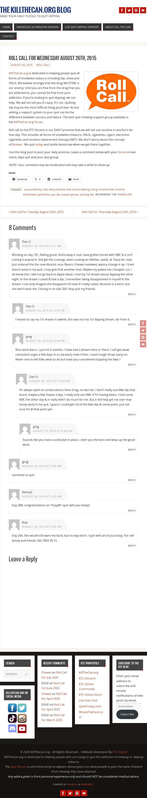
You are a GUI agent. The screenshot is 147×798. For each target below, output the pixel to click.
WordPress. (87, 784)
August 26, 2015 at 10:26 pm (49, 381)
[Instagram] (143, 337)
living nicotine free (102, 189)
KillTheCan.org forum (28, 122)
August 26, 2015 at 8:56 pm (45, 340)
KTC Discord (87, 678)
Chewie (46, 672)
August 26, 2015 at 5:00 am (41, 526)
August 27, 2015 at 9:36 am (52, 431)
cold (45, 189)
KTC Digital (119, 752)
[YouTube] (143, 344)
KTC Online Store (90, 695)
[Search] (26, 674)
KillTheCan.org (18, 73)
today (39, 144)
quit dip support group (64, 194)
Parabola (72, 784)
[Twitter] (143, 330)
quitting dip (87, 194)
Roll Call (43, 65)
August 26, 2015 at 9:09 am (41, 466)
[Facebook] (143, 323)
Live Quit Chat (88, 700)
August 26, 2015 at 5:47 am (41, 496)
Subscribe (127, 714)
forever (17, 144)
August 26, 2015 (22, 65)
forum (122, 152)
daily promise (57, 189)
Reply (132, 294)
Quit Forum (18, 767)
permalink (124, 194)
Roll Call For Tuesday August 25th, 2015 (36, 212)
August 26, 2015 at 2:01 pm (41, 246)
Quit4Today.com (90, 706)
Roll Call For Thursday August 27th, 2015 (110, 212)
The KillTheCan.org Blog (35, 10)
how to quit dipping (78, 189)
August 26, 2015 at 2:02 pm (45, 310)
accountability (32, 189)
